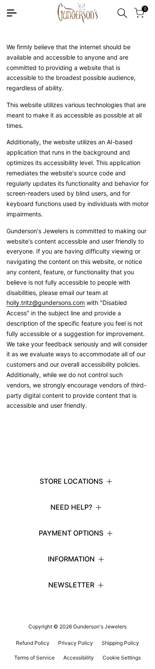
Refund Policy (33, 643)
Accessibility (78, 657)
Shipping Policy (120, 643)
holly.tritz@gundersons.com (45, 302)
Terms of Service (34, 657)
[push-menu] (11, 13)
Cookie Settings (121, 657)
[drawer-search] (122, 13)
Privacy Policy (75, 643)
